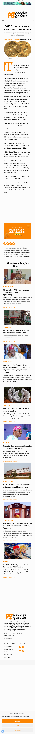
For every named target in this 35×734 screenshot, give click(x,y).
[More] (13, 243)
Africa (6, 443)
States (6, 561)
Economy (7, 362)
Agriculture (9, 287)
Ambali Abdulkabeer (9, 385)
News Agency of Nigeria (11, 39)
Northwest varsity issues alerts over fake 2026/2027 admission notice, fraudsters (17, 526)
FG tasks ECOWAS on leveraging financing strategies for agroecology (16, 292)
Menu (12, 21)
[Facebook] (4, 243)
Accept (17, 721)
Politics (7, 327)
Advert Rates (7, 657)
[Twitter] (7, 243)
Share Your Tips (8, 654)
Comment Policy (8, 646)
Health (6, 405)
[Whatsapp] (10, 243)
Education (8, 481)
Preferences (17, 730)
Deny (17, 725)
